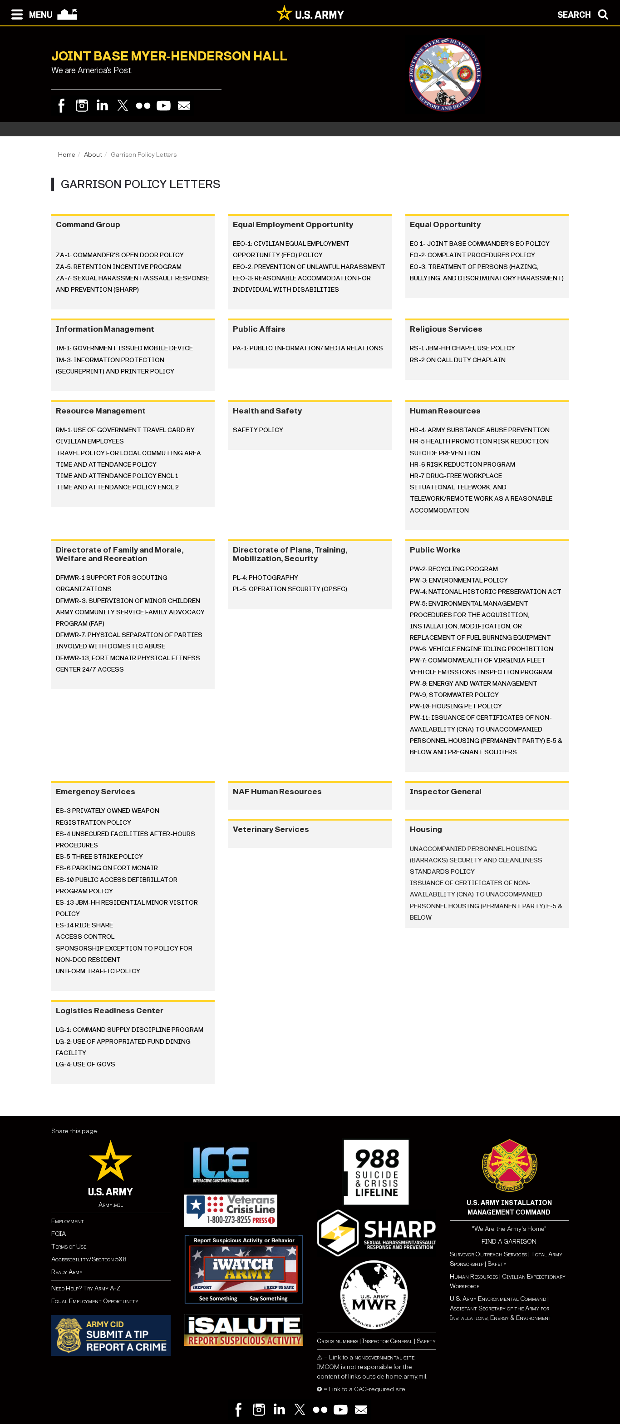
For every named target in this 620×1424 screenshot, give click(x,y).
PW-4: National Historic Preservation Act (485, 592)
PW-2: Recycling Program (454, 569)
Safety (426, 1341)
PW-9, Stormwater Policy (454, 695)
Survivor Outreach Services (488, 1254)
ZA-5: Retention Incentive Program (119, 267)
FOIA (58, 1234)
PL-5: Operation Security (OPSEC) (290, 589)
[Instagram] (82, 105)
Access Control (85, 937)
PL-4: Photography (265, 578)
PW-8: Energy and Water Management (473, 683)
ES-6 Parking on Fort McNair (107, 868)
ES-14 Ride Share (84, 925)
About (93, 155)
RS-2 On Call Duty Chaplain (458, 360)
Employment (67, 1221)
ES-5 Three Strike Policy (99, 857)
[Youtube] (163, 105)
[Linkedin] (102, 105)
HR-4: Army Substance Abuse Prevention (480, 430)
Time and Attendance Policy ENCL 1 (117, 476)
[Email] (184, 105)
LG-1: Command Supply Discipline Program (129, 1030)
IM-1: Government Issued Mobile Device (124, 348)
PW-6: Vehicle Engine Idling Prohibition (481, 649)
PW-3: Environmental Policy (459, 580)
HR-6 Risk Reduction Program (462, 464)
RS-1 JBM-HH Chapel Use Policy (462, 348)
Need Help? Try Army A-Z (85, 1288)
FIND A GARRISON (509, 1241)
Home (66, 155)
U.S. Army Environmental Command (498, 1299)
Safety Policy (258, 430)
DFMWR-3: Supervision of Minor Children (128, 601)
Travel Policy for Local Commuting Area (128, 453)
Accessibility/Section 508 (88, 1259)
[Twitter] (123, 105)
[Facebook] (61, 105)
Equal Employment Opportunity (94, 1301)
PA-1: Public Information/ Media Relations (308, 348)
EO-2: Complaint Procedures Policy (472, 255)
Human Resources (474, 1276)
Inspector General (387, 1341)
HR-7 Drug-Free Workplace (456, 476)
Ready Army (67, 1272)
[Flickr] (143, 105)
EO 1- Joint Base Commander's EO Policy (480, 244)
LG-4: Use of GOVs (85, 1064)
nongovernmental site (384, 1357)
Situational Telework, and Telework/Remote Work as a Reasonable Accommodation (481, 498)
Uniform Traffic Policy (98, 971)
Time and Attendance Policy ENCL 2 (117, 487)
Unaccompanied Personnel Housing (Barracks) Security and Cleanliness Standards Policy (477, 860)
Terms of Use (68, 1246)
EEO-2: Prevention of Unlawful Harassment (309, 267)
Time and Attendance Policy (106, 464)
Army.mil (110, 1205)
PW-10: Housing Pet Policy (456, 706)
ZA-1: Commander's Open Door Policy (120, 255)
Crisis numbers (337, 1341)
